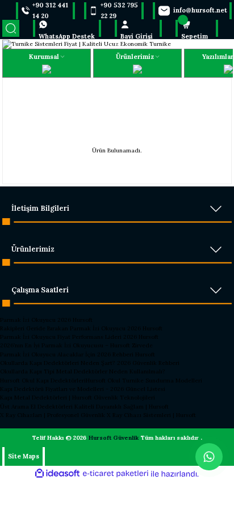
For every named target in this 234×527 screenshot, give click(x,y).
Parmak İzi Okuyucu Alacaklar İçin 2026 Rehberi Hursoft (77, 354)
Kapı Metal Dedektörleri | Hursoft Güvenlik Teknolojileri (77, 397)
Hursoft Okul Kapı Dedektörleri (43, 380)
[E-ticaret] (115, 473)
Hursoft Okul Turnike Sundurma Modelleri (144, 380)
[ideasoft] (57, 474)
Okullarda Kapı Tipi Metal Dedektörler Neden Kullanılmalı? (82, 371)
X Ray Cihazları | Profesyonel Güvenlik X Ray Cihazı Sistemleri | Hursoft (98, 415)
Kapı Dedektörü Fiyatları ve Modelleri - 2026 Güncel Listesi (82, 389)
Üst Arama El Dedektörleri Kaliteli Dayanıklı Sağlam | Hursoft (84, 406)
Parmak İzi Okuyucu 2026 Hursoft (46, 320)
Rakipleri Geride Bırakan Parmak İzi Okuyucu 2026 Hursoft (81, 328)
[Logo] (86, 43)
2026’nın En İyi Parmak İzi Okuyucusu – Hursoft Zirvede (76, 345)
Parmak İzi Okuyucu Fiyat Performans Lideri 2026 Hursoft (79, 337)
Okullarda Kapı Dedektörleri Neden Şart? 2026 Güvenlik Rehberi (89, 363)
